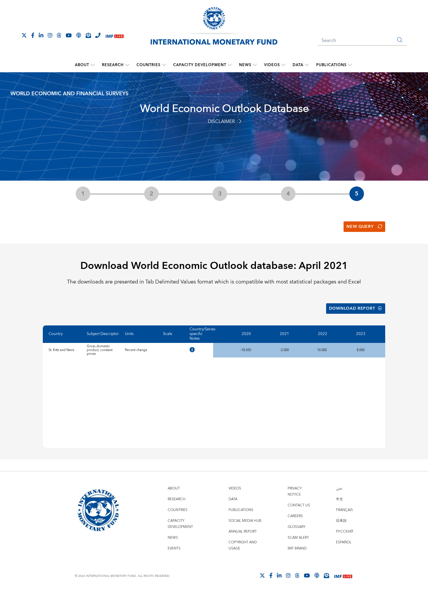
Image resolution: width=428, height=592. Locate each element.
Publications (331, 65)
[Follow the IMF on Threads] (59, 35)
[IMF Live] (115, 35)
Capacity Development (199, 65)
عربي (339, 488)
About (82, 65)
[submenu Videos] (283, 65)
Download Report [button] (352, 308)
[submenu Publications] (349, 65)
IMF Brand (297, 548)
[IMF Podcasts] (316, 575)
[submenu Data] (306, 65)
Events (174, 548)
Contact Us (299, 505)
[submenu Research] (127, 65)
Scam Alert (298, 538)
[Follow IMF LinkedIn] (41, 35)
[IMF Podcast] (78, 35)
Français (344, 510)
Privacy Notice (295, 491)
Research (113, 65)
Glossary (296, 527)
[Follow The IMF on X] (24, 35)
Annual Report (243, 531)
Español (343, 542)
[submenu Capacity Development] (229, 65)
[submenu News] (254, 65)
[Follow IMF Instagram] (50, 35)
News (245, 65)
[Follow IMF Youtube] (69, 35)
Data (298, 65)
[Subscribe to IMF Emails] (88, 35)
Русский (344, 531)
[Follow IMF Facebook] (32, 35)
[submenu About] (92, 65)
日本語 (341, 521)
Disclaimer (221, 121)
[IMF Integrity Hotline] (97, 35)
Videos (272, 65)
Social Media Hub (245, 521)
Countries (148, 65)
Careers (295, 516)
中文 (339, 499)
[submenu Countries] (163, 65)
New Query (360, 226)
